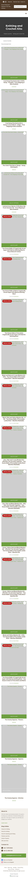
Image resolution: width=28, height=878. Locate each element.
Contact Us (22, 1)
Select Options (14, 203)
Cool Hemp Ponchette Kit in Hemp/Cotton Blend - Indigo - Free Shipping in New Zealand (14, 124)
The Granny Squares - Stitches (14, 798)
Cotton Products (5, 838)
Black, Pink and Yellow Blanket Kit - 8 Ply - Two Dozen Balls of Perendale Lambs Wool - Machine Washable (14, 419)
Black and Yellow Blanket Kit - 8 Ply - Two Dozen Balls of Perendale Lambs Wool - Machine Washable (14, 636)
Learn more (4, 823)
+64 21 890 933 (8, 850)
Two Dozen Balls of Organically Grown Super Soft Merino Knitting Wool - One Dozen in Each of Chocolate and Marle (14, 679)
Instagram (6, 2)
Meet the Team (16, 1)
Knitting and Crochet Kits (18, 34)
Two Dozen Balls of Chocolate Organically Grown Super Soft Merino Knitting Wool (14, 334)
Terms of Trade (11, 869)
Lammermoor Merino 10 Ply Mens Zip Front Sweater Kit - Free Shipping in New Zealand (14, 207)
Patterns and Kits (8, 34)
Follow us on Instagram (9, 862)
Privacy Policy (20, 867)
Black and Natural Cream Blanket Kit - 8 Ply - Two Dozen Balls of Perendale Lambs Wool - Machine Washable (14, 377)
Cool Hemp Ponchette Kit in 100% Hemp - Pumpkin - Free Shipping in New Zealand (14, 82)
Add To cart (14, 77)
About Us (10, 1)
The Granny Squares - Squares (14, 759)
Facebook (3, 2)
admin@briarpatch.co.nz (13, 855)
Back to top (10, 867)
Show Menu (2, 13)
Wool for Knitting (5, 831)
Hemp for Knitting (5, 829)
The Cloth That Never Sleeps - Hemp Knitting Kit (14, 166)
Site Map (15, 867)
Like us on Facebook (8, 860)
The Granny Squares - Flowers (14, 719)
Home (5, 867)
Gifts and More (4, 840)
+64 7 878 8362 (8, 848)
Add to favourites (24, 48)
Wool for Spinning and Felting (8, 833)
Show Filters (7, 41)
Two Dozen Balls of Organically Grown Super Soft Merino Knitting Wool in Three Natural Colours (14, 250)
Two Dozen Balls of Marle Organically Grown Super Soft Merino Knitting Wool (14, 292)
